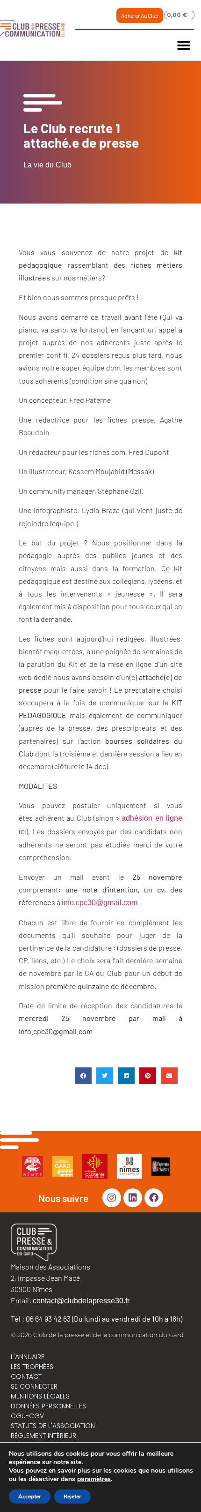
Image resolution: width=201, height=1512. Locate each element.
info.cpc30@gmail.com (99, 903)
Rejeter (72, 1496)
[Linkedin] (132, 1197)
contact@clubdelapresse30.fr (81, 1301)
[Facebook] (153, 1197)
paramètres (94, 1479)
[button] (183, 45)
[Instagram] (111, 1197)
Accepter (29, 1496)
